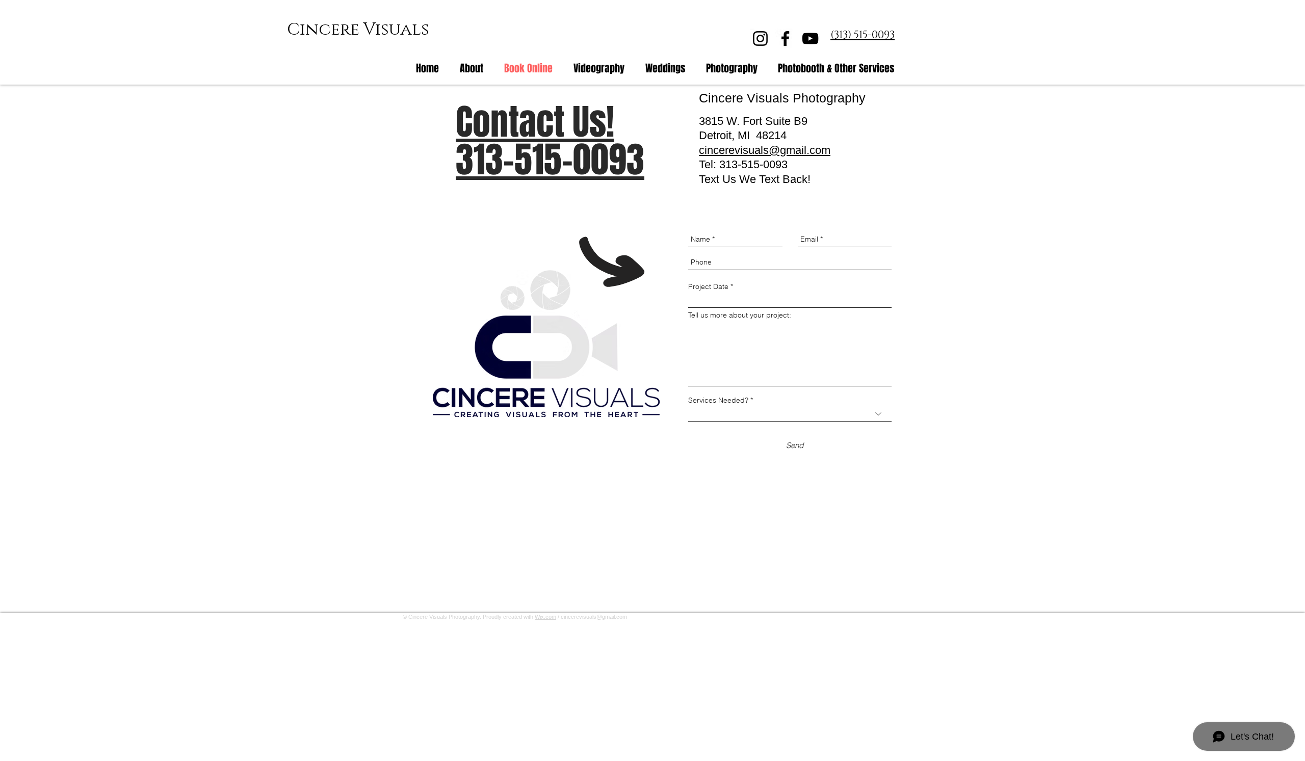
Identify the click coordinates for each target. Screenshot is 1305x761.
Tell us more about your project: (739, 315)
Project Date (708, 286)
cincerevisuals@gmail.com (594, 617)
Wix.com (545, 617)
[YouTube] (810, 38)
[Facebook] (785, 38)
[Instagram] (760, 38)
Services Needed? (718, 400)
